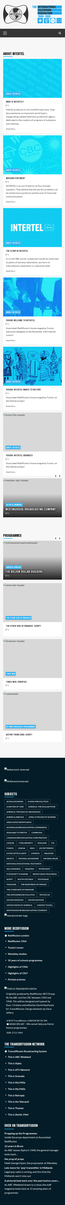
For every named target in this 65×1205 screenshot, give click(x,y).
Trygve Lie (44, 895)
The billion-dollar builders (24, 571)
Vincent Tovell (45, 905)
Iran (32, 848)
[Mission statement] (32, 154)
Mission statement (15, 178)
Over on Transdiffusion (21, 1125)
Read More (10, 129)
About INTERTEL (13, 93)
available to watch (16, 832)
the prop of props (14, 1158)
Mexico (10, 858)
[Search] (60, 33)
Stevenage (43, 879)
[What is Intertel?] (32, 78)
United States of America (19, 905)
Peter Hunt (44, 869)
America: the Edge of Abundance (23, 812)
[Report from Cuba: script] (32, 711)
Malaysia (49, 853)
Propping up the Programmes (20, 1133)
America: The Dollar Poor (41, 806)
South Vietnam (25, 879)
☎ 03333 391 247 (15, 1024)
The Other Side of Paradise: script (23, 625)
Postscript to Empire (17, 874)
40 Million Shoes (14, 801)
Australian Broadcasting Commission (26, 827)
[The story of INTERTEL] (32, 227)
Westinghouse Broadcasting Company (31, 509)
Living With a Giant (16, 853)
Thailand (11, 884)
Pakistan (29, 869)
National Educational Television (23, 863)
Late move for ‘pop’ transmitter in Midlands (28, 1167)
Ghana (21, 848)
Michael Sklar (50, 858)
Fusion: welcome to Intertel (20, 320)
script (9, 879)
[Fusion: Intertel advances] (32, 432)
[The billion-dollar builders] (32, 560)
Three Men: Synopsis (16, 681)
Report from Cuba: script (19, 734)
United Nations (36, 900)
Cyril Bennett (26, 843)
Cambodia (37, 832)
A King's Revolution (38, 801)
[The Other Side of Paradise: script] (32, 602)
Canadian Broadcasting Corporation (26, 838)
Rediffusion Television (45, 874)
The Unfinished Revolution (20, 895)
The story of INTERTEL (17, 250)
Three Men (10, 673)
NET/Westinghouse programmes (20, 726)
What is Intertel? (15, 101)
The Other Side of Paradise (18, 617)
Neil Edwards (13, 869)
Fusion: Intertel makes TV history (23, 389)
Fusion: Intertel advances (19, 455)
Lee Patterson (46, 848)
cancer (10, 843)
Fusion (10, 848)
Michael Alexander (29, 858)
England (42, 843)
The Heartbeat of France (34, 884)
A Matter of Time (15, 806)
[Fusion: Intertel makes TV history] (32, 366)
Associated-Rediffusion (18, 822)
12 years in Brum (13, 1146)
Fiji (52, 843)
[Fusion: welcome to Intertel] (32, 296)
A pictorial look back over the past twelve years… (31, 1180)
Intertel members (14, 504)
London (35, 853)
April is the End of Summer (42, 817)
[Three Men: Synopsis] (32, 658)
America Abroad (13, 567)
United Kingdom (14, 900)
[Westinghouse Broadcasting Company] (32, 497)
